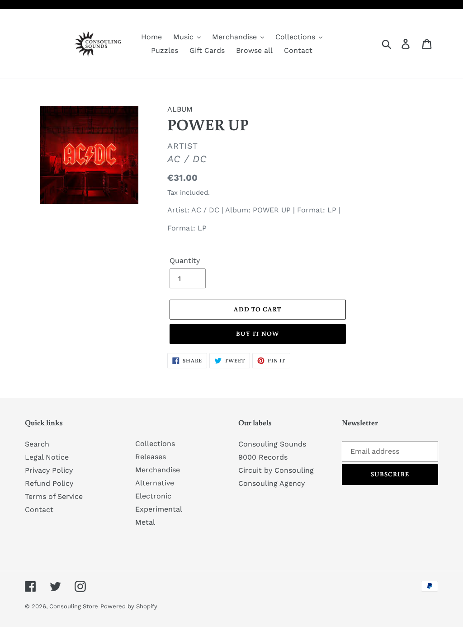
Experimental (158, 509)
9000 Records (263, 457)
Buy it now (257, 333)
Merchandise (157, 469)
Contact (39, 509)
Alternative (154, 483)
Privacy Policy (49, 470)
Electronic (153, 496)
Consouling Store (73, 606)
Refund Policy (49, 483)
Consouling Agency (271, 483)
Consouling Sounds (272, 444)
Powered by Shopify (128, 606)
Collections (155, 443)
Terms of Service (54, 496)
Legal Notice (47, 457)
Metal (145, 522)
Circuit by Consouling (276, 470)
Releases (150, 456)
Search (37, 444)
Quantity (185, 260)
